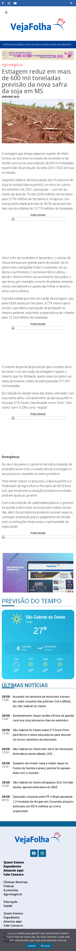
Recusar (45, 945)
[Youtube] (15, 3)
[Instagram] (8, 3)
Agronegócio (12, 64)
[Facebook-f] (2, 3)
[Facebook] (34, 853)
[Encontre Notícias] (71, 3)
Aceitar (32, 945)
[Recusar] (71, 940)
